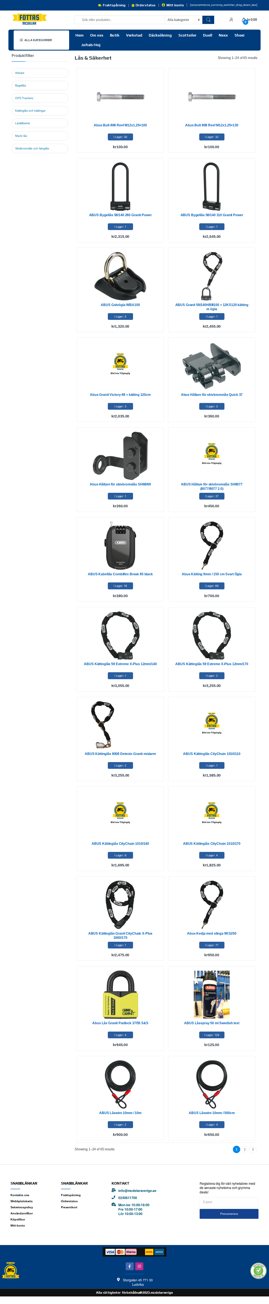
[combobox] (120, 20)
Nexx (223, 35)
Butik (114, 35)
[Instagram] (139, 1266)
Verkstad (134, 35)
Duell (207, 35)
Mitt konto (175, 5)
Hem (79, 35)
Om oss (96, 35)
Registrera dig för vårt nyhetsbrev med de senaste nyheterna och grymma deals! (227, 1187)
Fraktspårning (114, 5)
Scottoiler (187, 35)
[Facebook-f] (129, 1266)
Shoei (239, 35)
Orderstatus (146, 5)
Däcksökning (160, 35)
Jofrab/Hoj (90, 45)
